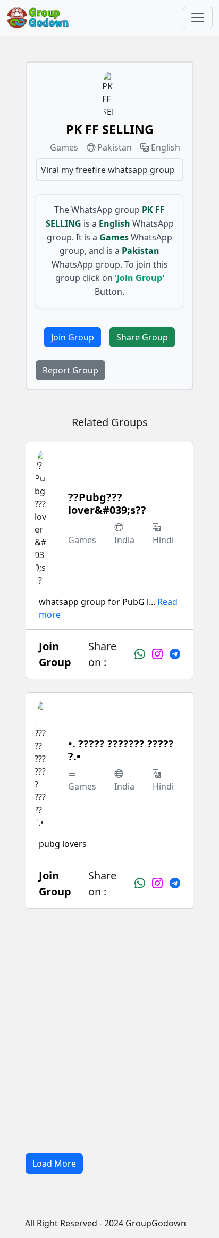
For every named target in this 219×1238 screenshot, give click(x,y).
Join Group (72, 337)
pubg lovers (63, 844)
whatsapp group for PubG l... (97, 602)
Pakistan (114, 147)
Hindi (163, 540)
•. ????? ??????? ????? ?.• (121, 749)
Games (64, 147)
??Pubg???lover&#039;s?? (107, 503)
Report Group (70, 370)
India (124, 540)
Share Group (142, 337)
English (165, 147)
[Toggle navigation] (198, 17)
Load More (54, 1163)
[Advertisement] (109, 1031)
